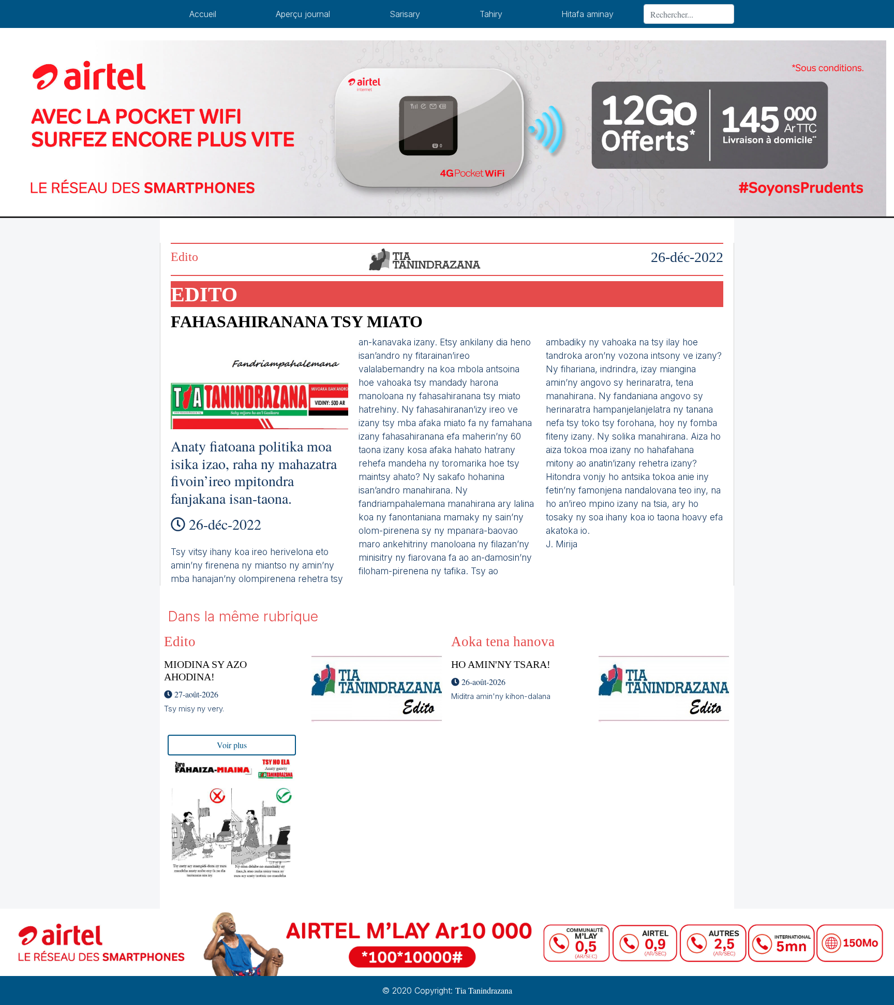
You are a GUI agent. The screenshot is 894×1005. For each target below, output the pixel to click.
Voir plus (232, 744)
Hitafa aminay (587, 14)
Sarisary (405, 14)
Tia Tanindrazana (483, 990)
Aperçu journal (303, 14)
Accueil (202, 14)
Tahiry (491, 14)
